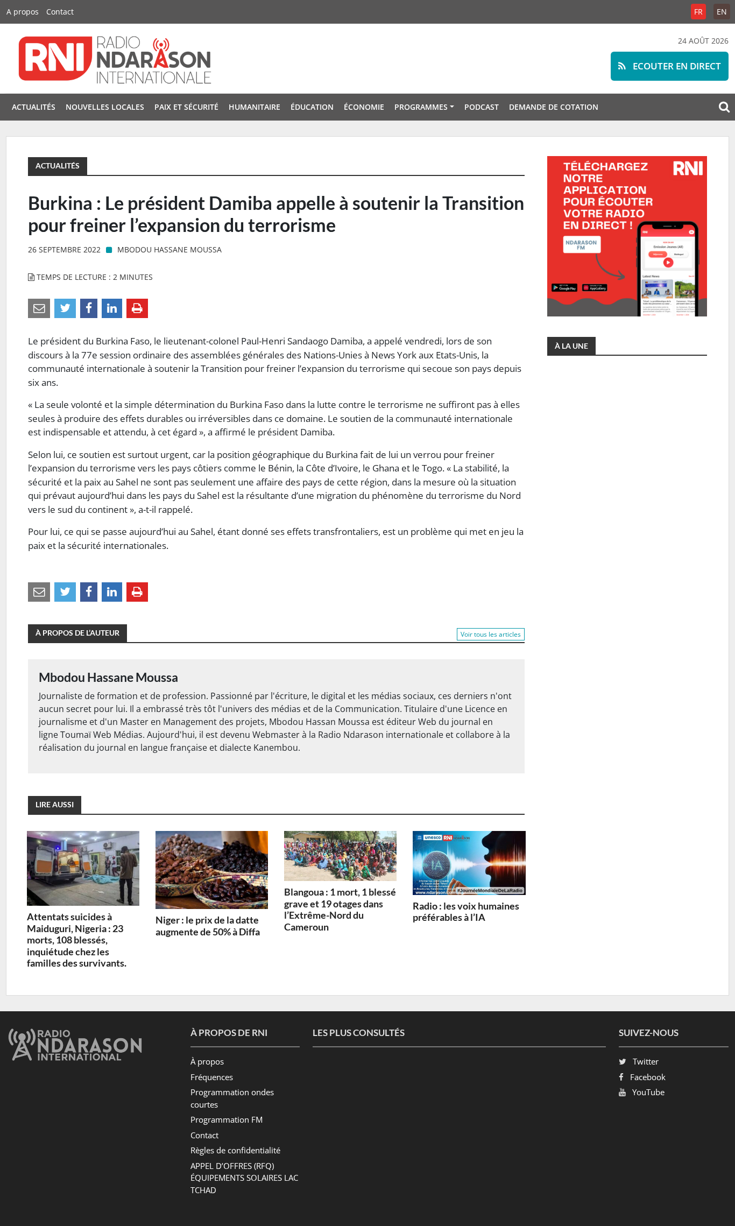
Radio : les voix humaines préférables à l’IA (466, 912)
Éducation (312, 107)
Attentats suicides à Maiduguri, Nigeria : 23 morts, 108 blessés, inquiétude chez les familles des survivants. (76, 940)
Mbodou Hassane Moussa (169, 249)
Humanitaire (254, 107)
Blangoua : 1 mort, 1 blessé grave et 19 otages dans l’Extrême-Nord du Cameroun (340, 909)
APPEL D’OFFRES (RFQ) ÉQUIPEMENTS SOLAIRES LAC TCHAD (244, 1177)
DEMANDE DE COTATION (553, 107)
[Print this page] (137, 308)
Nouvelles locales (105, 107)
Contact (60, 11)
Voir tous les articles (491, 634)
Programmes (421, 107)
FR (698, 11)
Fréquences (211, 1077)
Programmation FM (226, 1119)
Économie (364, 107)
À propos (207, 1061)
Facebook (648, 1077)
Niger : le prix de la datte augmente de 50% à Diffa (208, 926)
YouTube (648, 1092)
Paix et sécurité (186, 107)
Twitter (646, 1061)
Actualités (33, 107)
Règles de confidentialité (235, 1150)
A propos (22, 11)
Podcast (481, 107)
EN (722, 11)
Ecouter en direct (676, 66)
